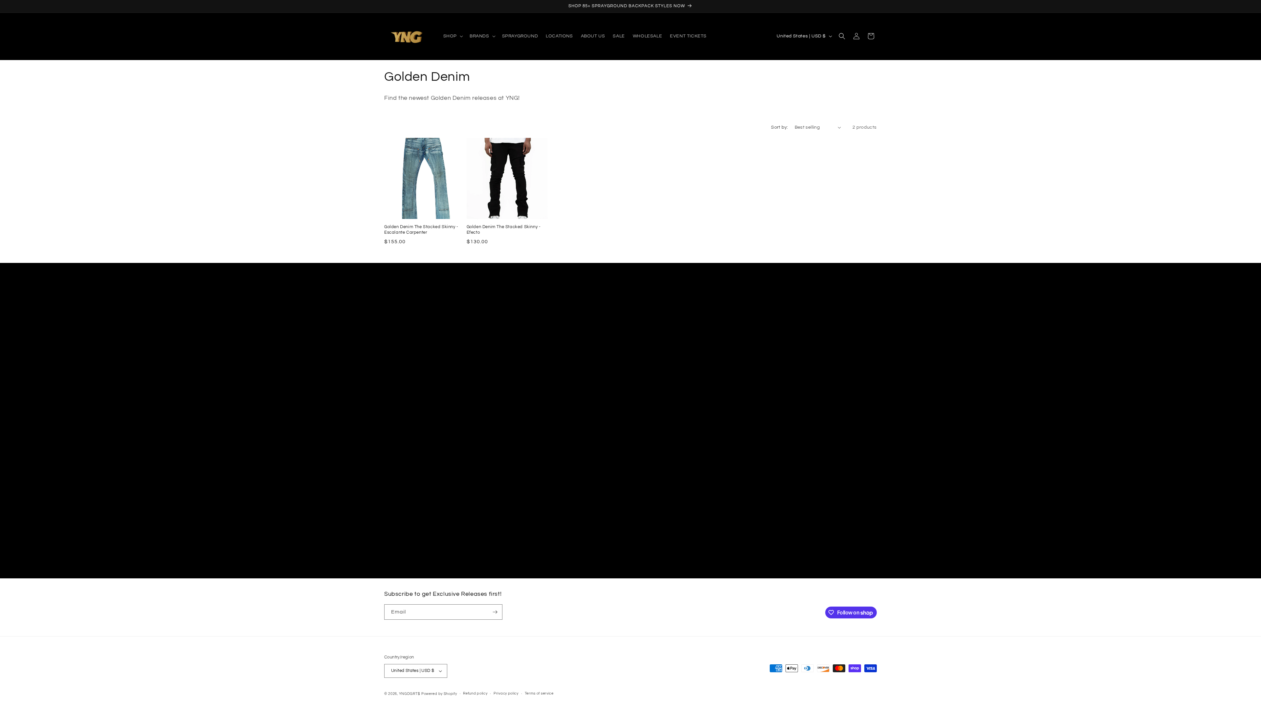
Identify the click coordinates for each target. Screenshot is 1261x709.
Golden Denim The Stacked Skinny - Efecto (504, 230)
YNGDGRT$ (409, 694)
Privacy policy (506, 693)
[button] (452, 36)
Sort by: (779, 127)
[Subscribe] (495, 612)
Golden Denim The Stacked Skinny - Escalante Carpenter (421, 230)
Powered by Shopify (439, 694)
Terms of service (539, 693)
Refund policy (475, 693)
